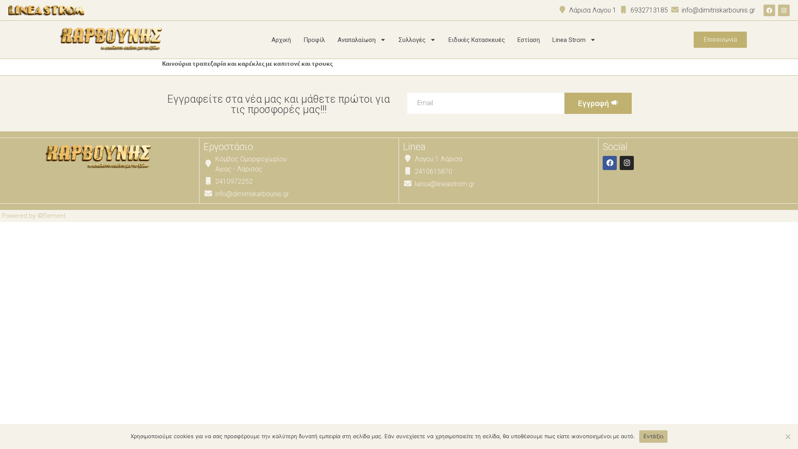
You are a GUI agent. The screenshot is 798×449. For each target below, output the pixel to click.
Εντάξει (653, 436)
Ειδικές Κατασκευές (476, 40)
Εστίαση (528, 40)
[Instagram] (784, 10)
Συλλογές (412, 40)
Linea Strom (569, 40)
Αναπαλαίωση (356, 40)
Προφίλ (314, 40)
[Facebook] (769, 10)
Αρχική (281, 40)
